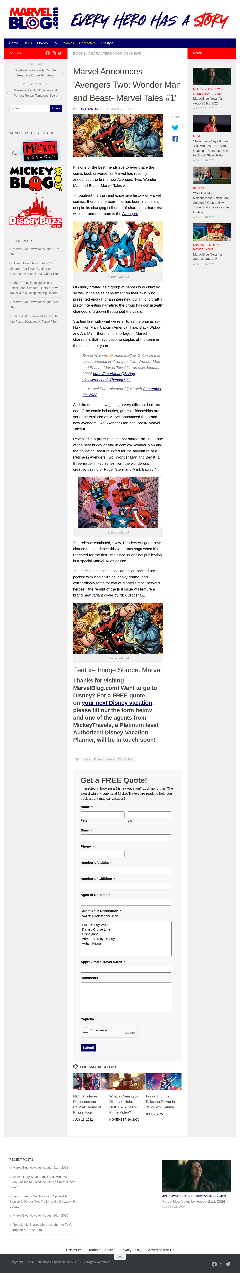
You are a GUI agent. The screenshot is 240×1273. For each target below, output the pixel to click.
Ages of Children (95, 895)
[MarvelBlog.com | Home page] (33, 18)
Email (86, 830)
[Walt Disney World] (126, 925)
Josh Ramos (88, 108)
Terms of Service (101, 1250)
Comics (68, 43)
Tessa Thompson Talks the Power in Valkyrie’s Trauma (160, 1101)
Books (79, 53)
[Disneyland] (126, 934)
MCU (196, 89)
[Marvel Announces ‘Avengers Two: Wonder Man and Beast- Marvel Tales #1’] (118, 135)
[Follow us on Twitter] (59, 53)
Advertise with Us (161, 1250)
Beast (87, 759)
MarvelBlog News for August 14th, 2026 (40, 1215)
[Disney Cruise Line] (126, 929)
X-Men (218, 93)
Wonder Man (126, 759)
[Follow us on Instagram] (53, 53)
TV (55, 43)
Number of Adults (96, 863)
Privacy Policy (130, 1250)
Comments (89, 978)
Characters (87, 43)
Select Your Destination (101, 911)
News (27, 43)
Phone (87, 846)
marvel (110, 759)
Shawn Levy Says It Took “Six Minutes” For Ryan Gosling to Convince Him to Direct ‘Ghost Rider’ (35, 268)
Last (131, 820)
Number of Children (98, 879)
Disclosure (74, 1250)
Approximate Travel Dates (103, 962)
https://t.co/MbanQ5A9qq (114, 374)
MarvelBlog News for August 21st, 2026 (40, 1167)
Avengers (130, 214)
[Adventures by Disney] (126, 939)
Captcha (87, 1019)
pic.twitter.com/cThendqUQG (106, 380)
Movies (42, 43)
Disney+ (198, 188)
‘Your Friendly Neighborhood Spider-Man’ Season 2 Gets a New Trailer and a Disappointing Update (33, 288)
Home (13, 43)
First (84, 820)
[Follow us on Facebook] (47, 53)
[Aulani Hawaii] (126, 943)
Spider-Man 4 (202, 93)
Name (87, 807)
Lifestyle (107, 43)
